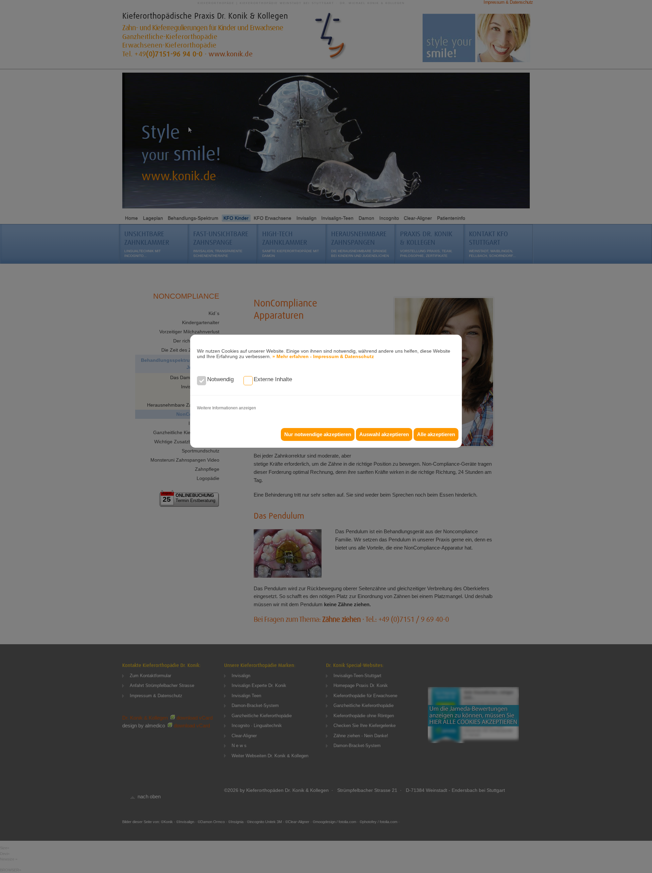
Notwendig (220, 379)
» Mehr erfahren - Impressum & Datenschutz (323, 356)
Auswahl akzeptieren (384, 434)
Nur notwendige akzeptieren (317, 434)
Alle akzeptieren (436, 434)
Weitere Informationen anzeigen (226, 408)
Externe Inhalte (273, 379)
